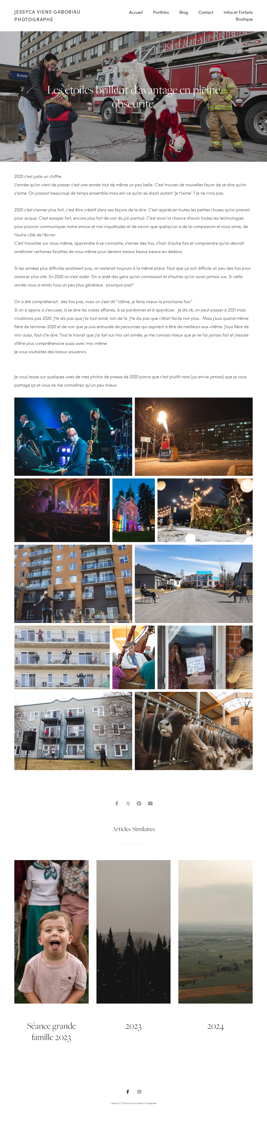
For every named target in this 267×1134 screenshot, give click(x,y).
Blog (183, 12)
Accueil (136, 12)
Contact (205, 12)
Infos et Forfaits (238, 12)
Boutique (244, 19)
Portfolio (161, 12)
